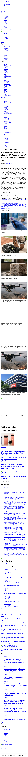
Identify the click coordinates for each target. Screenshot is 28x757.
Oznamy (5, 86)
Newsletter (6, 7)
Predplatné (6, 2)
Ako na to (6, 75)
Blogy (5, 21)
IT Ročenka (6, 17)
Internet (5, 80)
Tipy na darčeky (7, 34)
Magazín (5, 33)
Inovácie (5, 90)
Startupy (5, 87)
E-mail (11, 163)
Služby (2, 12)
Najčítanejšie (6, 142)
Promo (5, 91)
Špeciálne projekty (8, 76)
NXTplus (6, 18)
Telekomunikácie (7, 85)
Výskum (5, 71)
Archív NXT (6, 37)
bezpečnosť (8, 208)
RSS (5, 22)
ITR (5, 6)
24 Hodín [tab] (6, 487)
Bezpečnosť (6, 81)
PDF (5, 5)
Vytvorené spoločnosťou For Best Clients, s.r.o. (11, 746)
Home (5, 145)
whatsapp (8, 163)
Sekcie (2, 42)
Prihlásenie (3, 11)
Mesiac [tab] (5, 490)
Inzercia (5, 23)
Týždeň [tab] (5, 488)
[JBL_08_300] (4, 558)
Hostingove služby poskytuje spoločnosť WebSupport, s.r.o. (14, 751)
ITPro (5, 74)
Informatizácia (7, 82)
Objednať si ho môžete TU (7, 199)
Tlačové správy (7, 77)
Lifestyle (5, 92)
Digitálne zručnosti (8, 95)
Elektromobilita (7, 4)
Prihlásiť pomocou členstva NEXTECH (9, 203)
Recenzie (6, 36)
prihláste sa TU (23, 199)
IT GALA (6, 16)
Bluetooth (3, 208)
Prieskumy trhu (7, 84)
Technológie (6, 72)
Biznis (5, 79)
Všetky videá (4, 563)
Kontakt (5, 27)
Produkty (6, 89)
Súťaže (5, 20)
